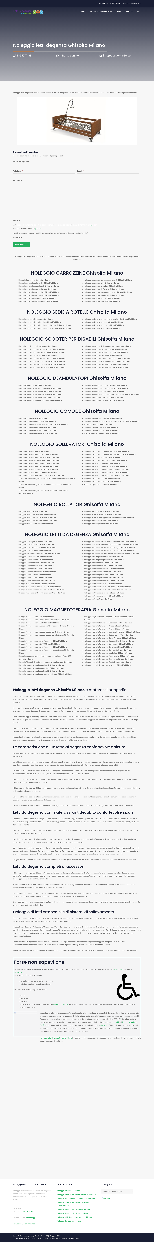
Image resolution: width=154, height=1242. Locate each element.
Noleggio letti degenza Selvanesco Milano (74, 1217)
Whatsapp (31, 1218)
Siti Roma (75, 1238)
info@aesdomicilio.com (118, 55)
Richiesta (18, 180)
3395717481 (24, 55)
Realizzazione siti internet (39, 1238)
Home (83, 12)
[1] (121, 1018)
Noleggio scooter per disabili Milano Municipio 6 (76, 1195)
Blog (119, 12)
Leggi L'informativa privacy (23, 1236)
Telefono (18, 171)
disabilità (18, 972)
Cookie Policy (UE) (42, 1236)
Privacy (17, 220)
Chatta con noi (69, 55)
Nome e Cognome (21, 161)
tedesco (125, 1022)
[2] (109, 1024)
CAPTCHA (17, 237)
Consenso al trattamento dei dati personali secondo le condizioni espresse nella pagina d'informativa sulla (56, 225)
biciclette (104, 1025)
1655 (117, 1022)
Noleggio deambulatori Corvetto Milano (73, 1209)
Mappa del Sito (55, 1236)
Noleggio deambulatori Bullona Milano (72, 1213)
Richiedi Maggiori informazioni (25, 1224)
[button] (138, 12)
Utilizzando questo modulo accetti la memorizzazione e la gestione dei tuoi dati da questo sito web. (51, 233)
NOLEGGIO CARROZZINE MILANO (101, 12)
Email (80, 171)
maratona (64, 1004)
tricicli (95, 1025)
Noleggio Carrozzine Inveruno (69, 1221)
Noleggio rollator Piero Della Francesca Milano (76, 1198)
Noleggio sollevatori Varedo (68, 1191)
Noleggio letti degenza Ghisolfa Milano (56, 1038)
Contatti (129, 12)
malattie (118, 969)
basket (56, 1004)
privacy (94, 225)
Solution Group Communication (60, 1238)
